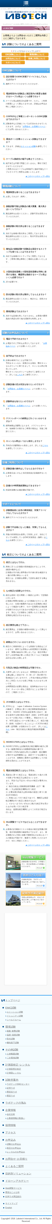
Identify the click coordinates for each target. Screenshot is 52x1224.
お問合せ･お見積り (16, 1158)
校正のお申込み (14, 1148)
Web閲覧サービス (13, 1188)
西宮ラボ (11, 1096)
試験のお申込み (14, 1144)
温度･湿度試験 (13, 1035)
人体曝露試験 (13, 1054)
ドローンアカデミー (17, 1181)
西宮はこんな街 (12, 1192)
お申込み (10, 1139)
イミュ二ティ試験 (15, 1016)
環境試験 (10, 1026)
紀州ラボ (11, 1088)
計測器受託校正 (14, 1069)
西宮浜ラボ (12, 1092)
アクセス (10, 1132)
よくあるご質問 (14, 1166)
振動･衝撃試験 (13, 1031)
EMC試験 (10, 1007)
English (8, 1207)
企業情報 (10, 1110)
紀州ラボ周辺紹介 (13, 1196)
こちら (20, 375)
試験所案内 (11, 1079)
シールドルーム (14, 1020)
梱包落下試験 (13, 1042)
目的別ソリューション (18, 1173)
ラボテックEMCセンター (18, 1084)
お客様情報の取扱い (16, 1118)
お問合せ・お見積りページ (34, 126)
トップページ (7, 24)
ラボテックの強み (15, 1102)
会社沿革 (11, 1114)
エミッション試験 (28, 146)
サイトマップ (11, 1203)
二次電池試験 (13, 1058)
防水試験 (11, 1039)
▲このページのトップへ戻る (37, 176)
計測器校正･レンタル (17, 1064)
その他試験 (11, 1049)
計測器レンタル (14, 1073)
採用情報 (10, 1125)
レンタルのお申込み (16, 1152)
